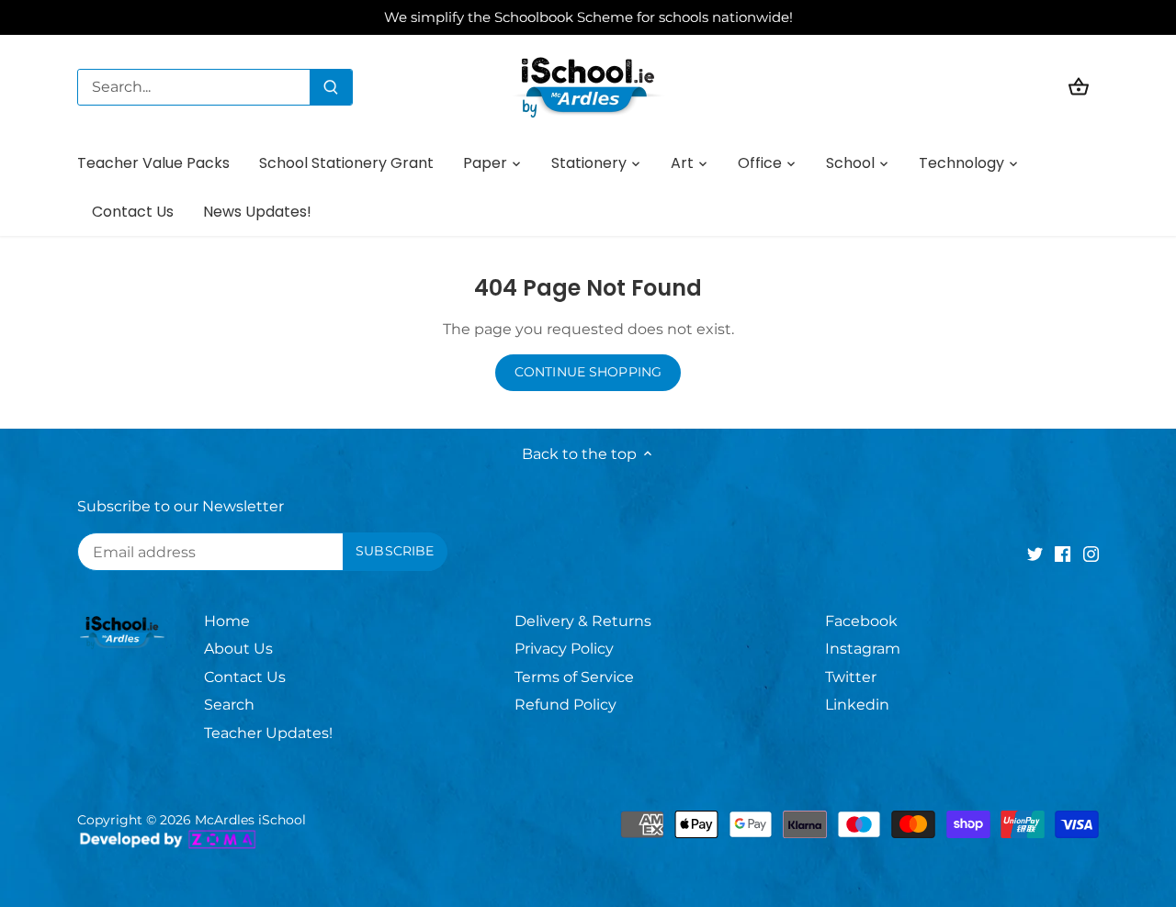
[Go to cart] (1079, 87)
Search (229, 704)
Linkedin (857, 704)
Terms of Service (574, 677)
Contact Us (245, 677)
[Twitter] (1035, 553)
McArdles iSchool (250, 820)
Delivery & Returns (582, 621)
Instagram (862, 648)
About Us (238, 648)
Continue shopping (588, 371)
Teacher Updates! (268, 733)
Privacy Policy (564, 648)
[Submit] (331, 87)
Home (227, 621)
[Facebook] (1062, 553)
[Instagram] (1091, 553)
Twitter (850, 677)
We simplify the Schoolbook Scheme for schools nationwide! (588, 17)
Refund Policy (565, 704)
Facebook (861, 621)
